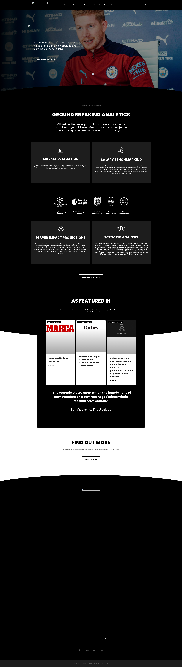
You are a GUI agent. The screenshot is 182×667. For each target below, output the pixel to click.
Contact (111, 5)
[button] (144, 5)
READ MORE (51, 365)
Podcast (102, 5)
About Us (66, 5)
